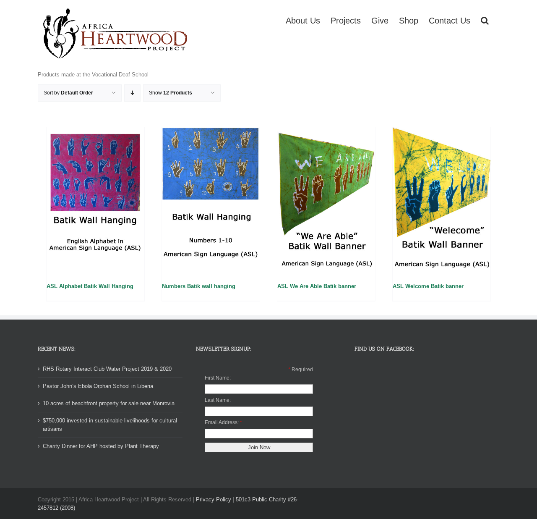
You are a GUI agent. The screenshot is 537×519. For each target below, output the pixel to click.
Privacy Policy (213, 499)
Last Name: (218, 400)
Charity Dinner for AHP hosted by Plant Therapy (101, 446)
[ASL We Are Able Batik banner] (326, 200)
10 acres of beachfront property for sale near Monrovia (109, 403)
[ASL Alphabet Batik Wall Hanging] (95, 200)
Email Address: (222, 422)
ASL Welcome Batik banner (428, 286)
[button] (485, 19)
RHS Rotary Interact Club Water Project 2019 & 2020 (107, 369)
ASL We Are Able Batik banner (316, 286)
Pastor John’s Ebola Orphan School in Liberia (98, 386)
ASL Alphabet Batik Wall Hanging (90, 286)
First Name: (218, 378)
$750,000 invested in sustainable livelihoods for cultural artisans (110, 424)
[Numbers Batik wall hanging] (211, 200)
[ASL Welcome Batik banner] (441, 200)
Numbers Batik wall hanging (198, 286)
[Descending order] (132, 93)
